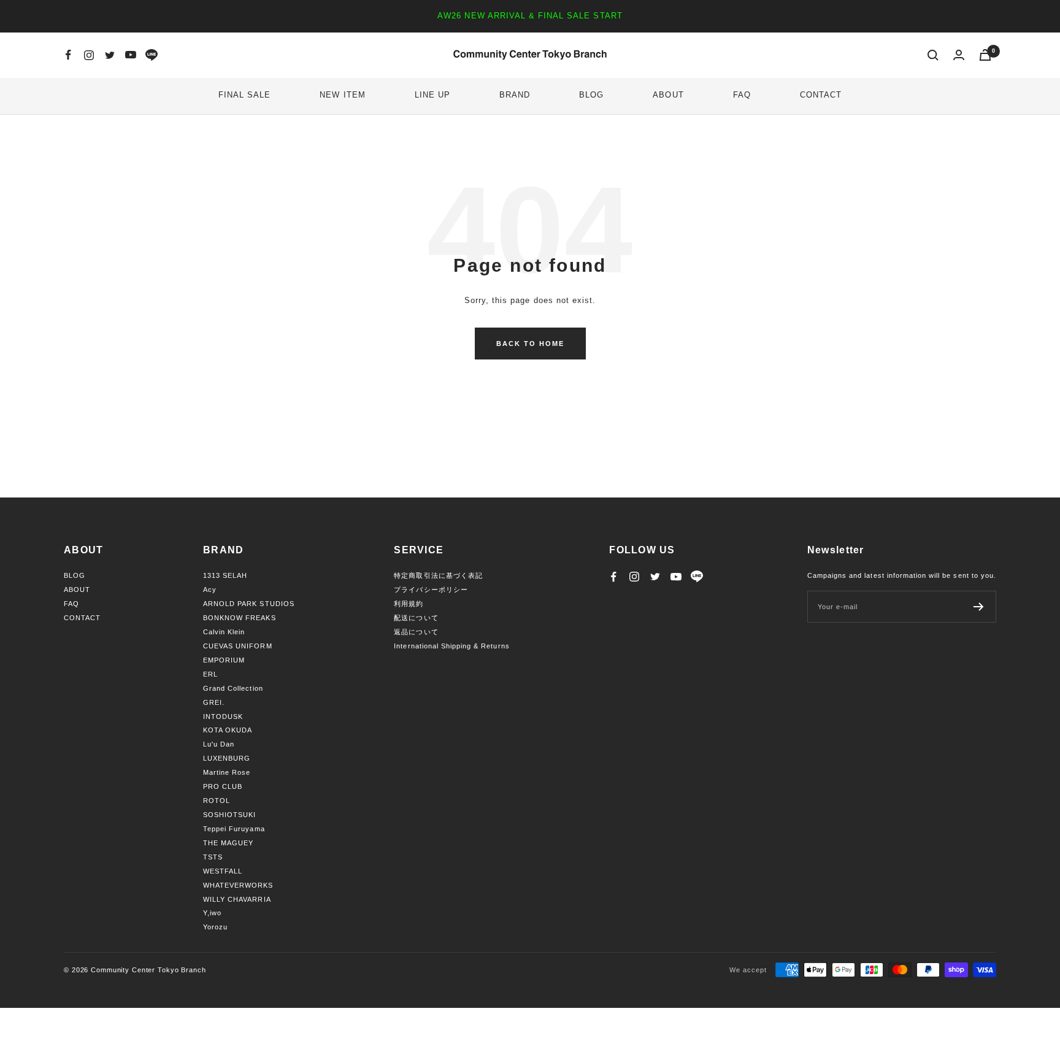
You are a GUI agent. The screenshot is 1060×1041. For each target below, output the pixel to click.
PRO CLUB (222, 786)
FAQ (742, 94)
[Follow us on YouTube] (130, 55)
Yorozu (215, 927)
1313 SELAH (225, 575)
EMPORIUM (224, 660)
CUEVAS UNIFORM (237, 646)
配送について (416, 617)
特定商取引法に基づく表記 (438, 575)
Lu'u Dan (218, 744)
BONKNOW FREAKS (239, 617)
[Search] (933, 55)
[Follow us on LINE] (151, 55)
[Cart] (985, 55)
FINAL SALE (244, 94)
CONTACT (821, 94)
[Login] (958, 55)
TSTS (213, 857)
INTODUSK (223, 716)
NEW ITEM (342, 94)
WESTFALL (222, 871)
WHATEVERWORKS (238, 885)
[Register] (979, 606)
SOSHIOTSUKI (229, 814)
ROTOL (216, 800)
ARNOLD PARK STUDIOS (248, 603)
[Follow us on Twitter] (109, 55)
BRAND (514, 94)
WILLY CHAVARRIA (237, 899)
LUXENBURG (226, 758)
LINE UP (432, 94)
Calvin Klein (224, 632)
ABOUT (668, 94)
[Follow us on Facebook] (68, 55)
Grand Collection (233, 688)
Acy (210, 589)
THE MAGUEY (228, 843)
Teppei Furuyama (234, 828)
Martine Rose (226, 772)
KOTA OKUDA (227, 730)
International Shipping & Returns (451, 646)
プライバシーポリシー (430, 589)
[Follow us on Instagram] (89, 55)
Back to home (530, 343)
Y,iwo (212, 912)
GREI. (214, 702)
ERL (210, 674)
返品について (416, 632)
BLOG (591, 94)
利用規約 (408, 603)
